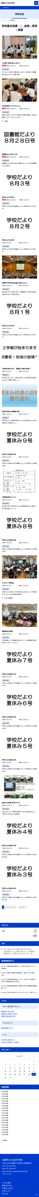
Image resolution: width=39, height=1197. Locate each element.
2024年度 (5, 1096)
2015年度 (5, 1118)
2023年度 (5, 1099)
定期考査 (31, 951)
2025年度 (5, 1094)
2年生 (6, 121)
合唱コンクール (24, 951)
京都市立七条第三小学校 (9, 1014)
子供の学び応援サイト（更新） (10, 1042)
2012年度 (5, 1125)
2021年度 (5, 1103)
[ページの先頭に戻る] (36, 1195)
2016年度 (5, 1115)
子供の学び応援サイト (8, 1040)
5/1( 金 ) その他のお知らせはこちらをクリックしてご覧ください (19, 992)
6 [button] (14, 907)
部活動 (17, 949)
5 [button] (12, 907)
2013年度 (5, 1122)
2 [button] (5, 907)
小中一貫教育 (8, 598)
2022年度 (5, 1101)
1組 (31, 953)
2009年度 (5, 1132)
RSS (5, 1140)
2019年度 (5, 1108)
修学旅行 (28, 949)
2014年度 (5, 1120)
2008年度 (5, 1134)
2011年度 (5, 1127)
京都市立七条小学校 (7, 1011)
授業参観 (6, 953)
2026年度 (5, 1091)
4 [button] (10, 907)
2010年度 (5, 1130)
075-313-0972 (11, 1166)
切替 (34, 936)
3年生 (13, 949)
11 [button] (23, 907)
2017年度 (5, 1113)
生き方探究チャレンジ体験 (11, 951)
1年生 (5, 949)
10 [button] (20, 907)
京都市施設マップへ (7, 1028)
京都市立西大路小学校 (8, 1016)
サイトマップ (7, 1174)
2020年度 (5, 1106)
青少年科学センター (24, 953)
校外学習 (22, 949)
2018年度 (5, 1111)
